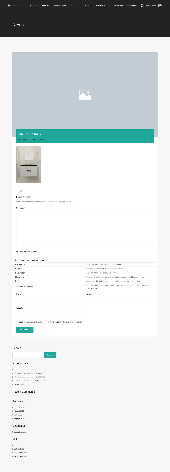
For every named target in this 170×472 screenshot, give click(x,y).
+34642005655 (150, 6)
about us (45, 5)
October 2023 (19, 407)
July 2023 (18, 415)
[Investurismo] (14, 5)
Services (88, 5)
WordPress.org (20, 456)
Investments (75, 5)
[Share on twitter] (21, 191)
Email (89, 294)
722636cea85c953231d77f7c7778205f (30, 373)
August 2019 (19, 418)
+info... (119, 264)
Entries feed (19, 449)
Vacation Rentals (103, 5)
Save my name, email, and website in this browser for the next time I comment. (51, 322)
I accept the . (27, 251)
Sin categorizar (20, 432)
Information (118, 5)
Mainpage (33, 5)
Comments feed (20, 453)
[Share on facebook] (17, 191)
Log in (16, 445)
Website (19, 308)
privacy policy (31, 251)
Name (18, 294)
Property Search (59, 5)
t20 (16, 369)
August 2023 (19, 411)
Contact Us (132, 5)
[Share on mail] (26, 191)
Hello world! (19, 384)
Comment (21, 208)
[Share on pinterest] (30, 191)
